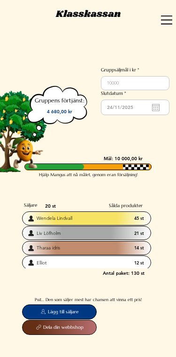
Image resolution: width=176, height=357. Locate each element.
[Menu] (167, 20)
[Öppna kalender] (156, 107)
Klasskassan (88, 14)
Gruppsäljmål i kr (118, 70)
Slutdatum (115, 93)
